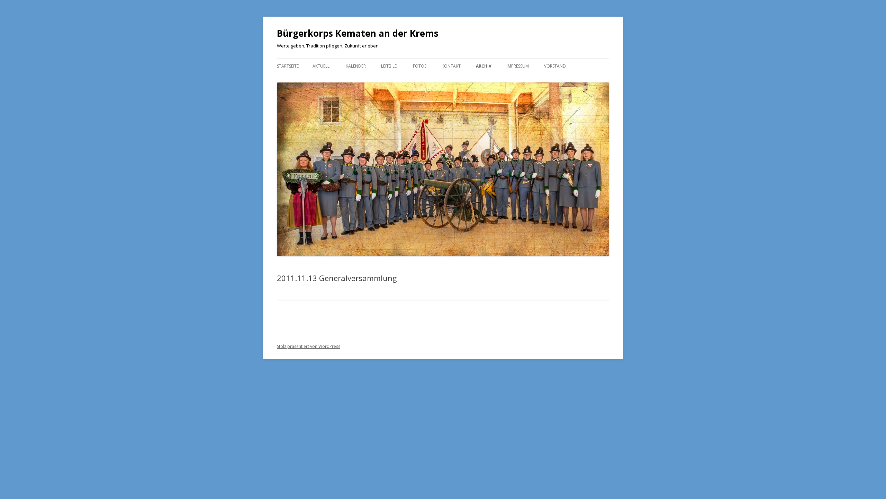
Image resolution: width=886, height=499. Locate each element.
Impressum (518, 66)
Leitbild (389, 66)
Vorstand (555, 66)
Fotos (419, 66)
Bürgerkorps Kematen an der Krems (358, 33)
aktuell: (322, 66)
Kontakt (451, 66)
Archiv (483, 66)
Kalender (356, 66)
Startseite (288, 66)
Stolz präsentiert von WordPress (308, 346)
